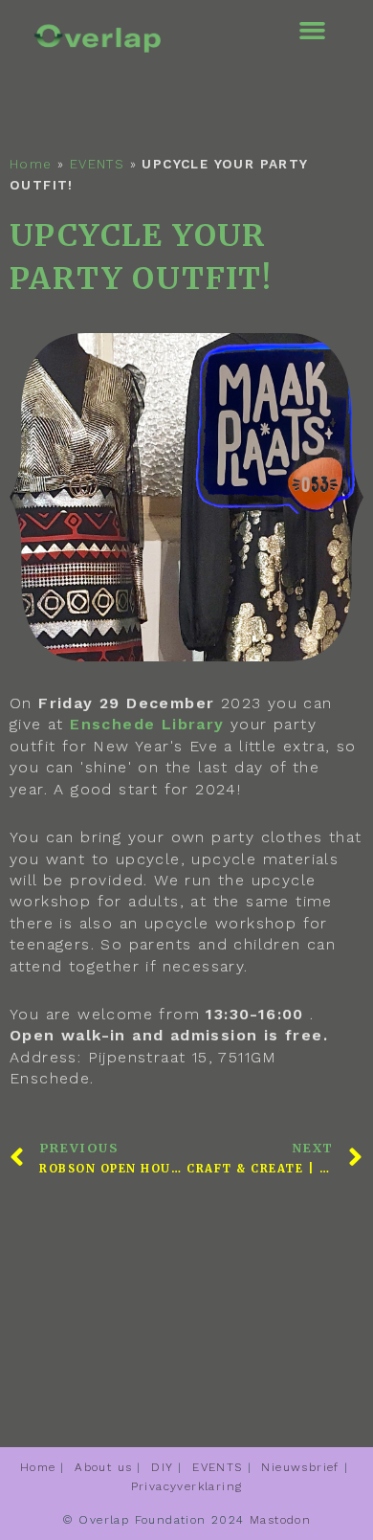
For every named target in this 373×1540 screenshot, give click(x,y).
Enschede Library (147, 724)
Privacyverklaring (187, 1486)
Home (31, 163)
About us (103, 1467)
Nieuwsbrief (300, 1467)
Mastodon (280, 1520)
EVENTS (97, 163)
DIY (162, 1467)
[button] (313, 31)
